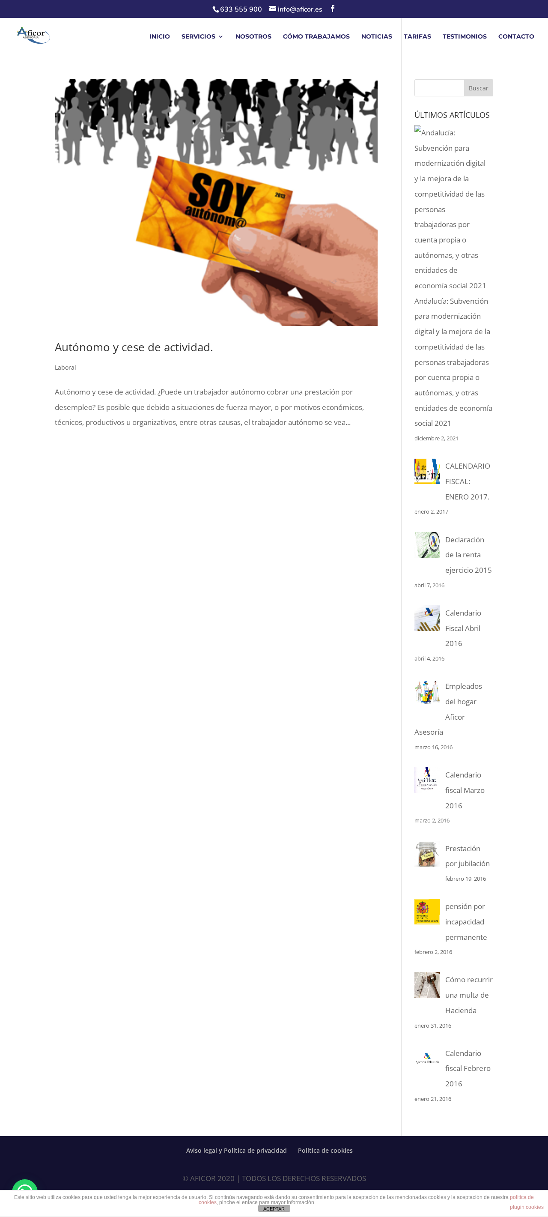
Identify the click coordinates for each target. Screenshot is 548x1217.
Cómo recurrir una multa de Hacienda (469, 995)
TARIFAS (417, 36)
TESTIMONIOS (465, 36)
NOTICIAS (376, 36)
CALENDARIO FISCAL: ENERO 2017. (467, 481)
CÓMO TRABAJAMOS (316, 36)
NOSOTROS (253, 36)
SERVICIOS (198, 36)
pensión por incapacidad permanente (466, 921)
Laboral (65, 367)
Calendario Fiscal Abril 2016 (463, 628)
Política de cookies (325, 1150)
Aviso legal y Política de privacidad (236, 1150)
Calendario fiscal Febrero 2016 (468, 1068)
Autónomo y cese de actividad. (134, 347)
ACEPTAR (274, 1208)
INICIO (159, 36)
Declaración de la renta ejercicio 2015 (468, 555)
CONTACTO (516, 36)
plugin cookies (527, 1207)
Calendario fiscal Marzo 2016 (465, 790)
